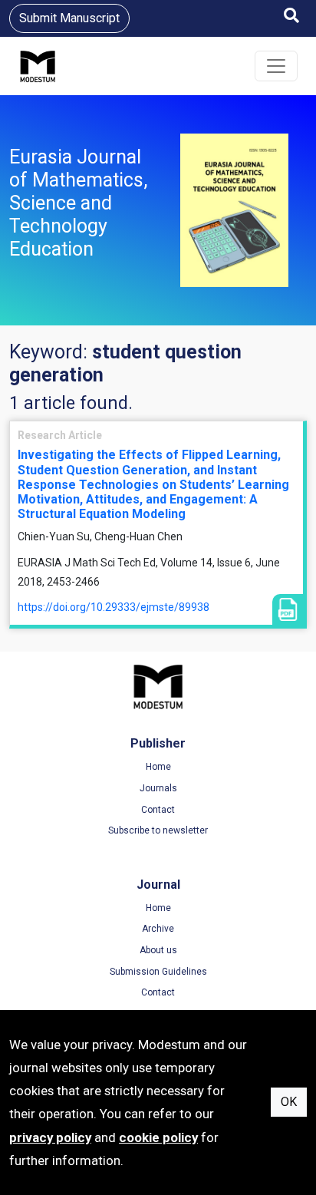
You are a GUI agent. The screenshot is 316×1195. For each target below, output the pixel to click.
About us (158, 950)
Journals (158, 788)
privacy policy (50, 1137)
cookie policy (158, 1137)
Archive (158, 928)
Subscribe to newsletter (158, 830)
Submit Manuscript (69, 18)
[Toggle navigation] (276, 66)
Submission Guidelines (158, 971)
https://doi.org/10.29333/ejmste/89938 (113, 607)
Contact (158, 809)
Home (158, 766)
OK (289, 1101)
